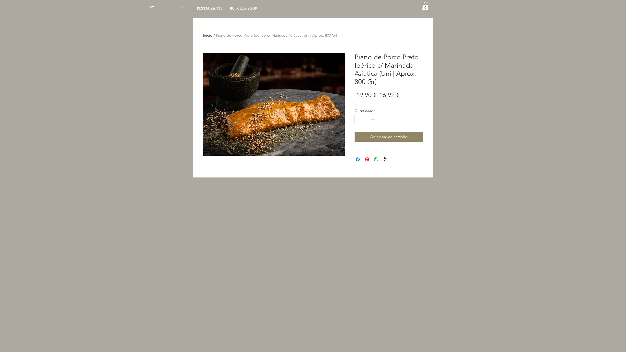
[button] (425, 6)
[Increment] (373, 119)
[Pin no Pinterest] (367, 159)
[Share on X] (386, 159)
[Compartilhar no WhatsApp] (376, 159)
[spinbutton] (365, 119)
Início (207, 35)
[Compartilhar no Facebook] (358, 159)
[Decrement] (358, 119)
